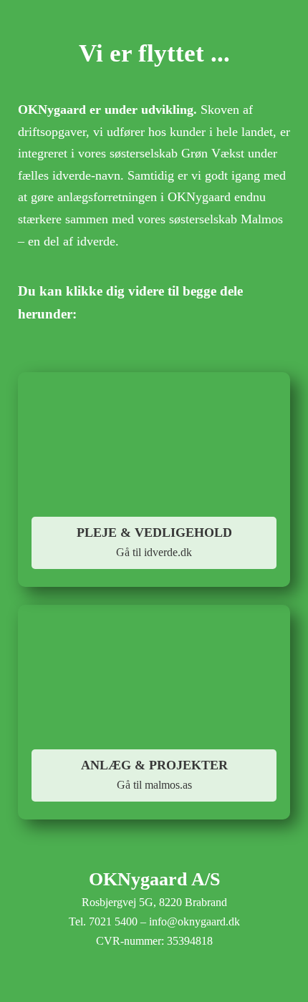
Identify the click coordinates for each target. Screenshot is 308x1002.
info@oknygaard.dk (194, 921)
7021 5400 (113, 921)
